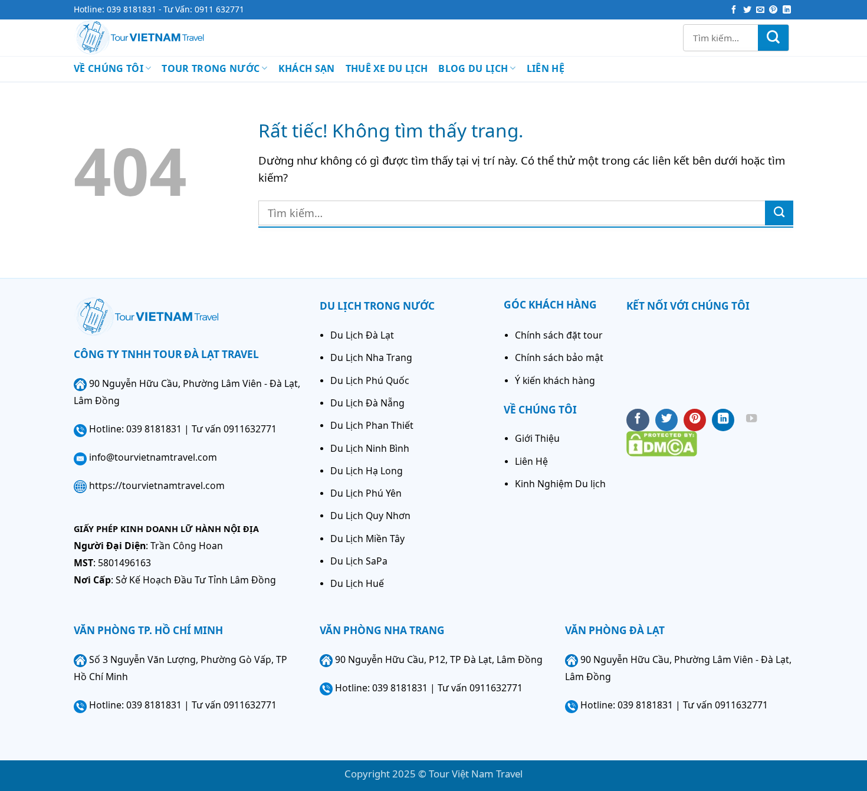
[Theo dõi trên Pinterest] (773, 10)
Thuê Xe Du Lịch (387, 68)
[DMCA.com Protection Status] (661, 442)
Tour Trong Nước (211, 68)
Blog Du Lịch (473, 68)
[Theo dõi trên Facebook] (734, 10)
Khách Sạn (306, 68)
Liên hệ (545, 68)
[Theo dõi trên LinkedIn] (787, 10)
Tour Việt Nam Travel (476, 773)
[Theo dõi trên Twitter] (747, 10)
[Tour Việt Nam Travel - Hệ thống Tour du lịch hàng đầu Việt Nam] (157, 38)
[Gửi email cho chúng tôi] (760, 10)
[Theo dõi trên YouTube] (751, 420)
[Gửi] (773, 38)
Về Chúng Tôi (108, 68)
